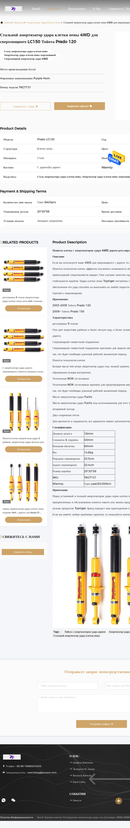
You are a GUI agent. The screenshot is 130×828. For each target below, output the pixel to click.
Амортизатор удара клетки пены (44, 22)
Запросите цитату (78, 106)
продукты (19, 22)
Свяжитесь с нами (24, 106)
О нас (97, 9)
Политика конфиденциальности (16, 817)
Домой (36, 9)
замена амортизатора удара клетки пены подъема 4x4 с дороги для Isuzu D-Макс (23, 512)
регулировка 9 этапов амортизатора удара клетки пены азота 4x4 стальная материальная (22, 301)
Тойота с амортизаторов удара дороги (85, 631)
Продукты (54, 9)
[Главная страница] (13, 8)
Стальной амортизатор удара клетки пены (76, 635)
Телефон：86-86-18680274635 (23, 766)
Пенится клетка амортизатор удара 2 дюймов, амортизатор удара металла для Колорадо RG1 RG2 (23, 442)
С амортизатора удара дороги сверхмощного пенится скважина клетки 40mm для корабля (23, 371)
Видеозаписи (76, 9)
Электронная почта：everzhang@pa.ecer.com (31, 772)
